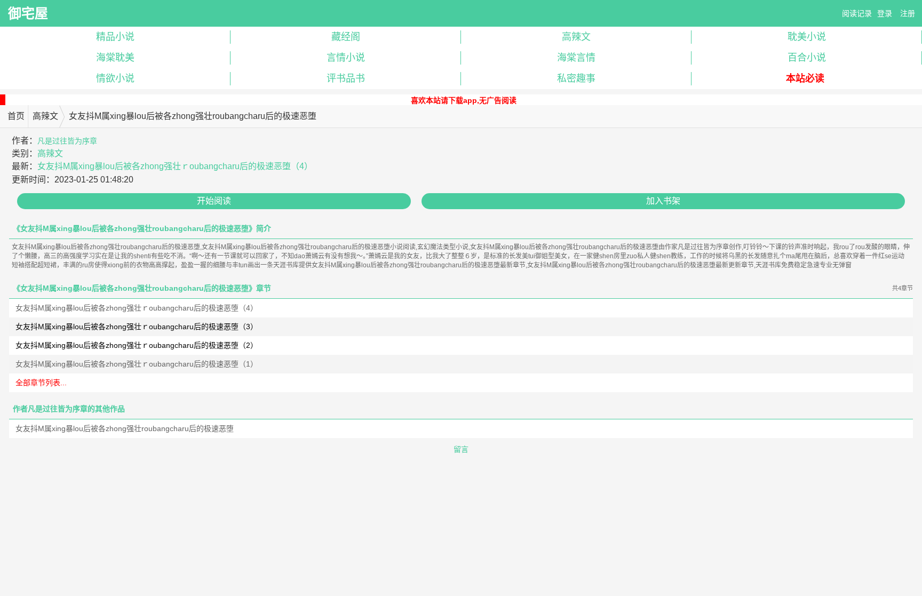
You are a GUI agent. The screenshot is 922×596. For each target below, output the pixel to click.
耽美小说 (807, 36)
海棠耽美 (115, 57)
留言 (461, 449)
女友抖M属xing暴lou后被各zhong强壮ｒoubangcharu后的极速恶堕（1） (136, 364)
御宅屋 (28, 13)
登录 (884, 13)
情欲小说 (115, 78)
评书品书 (346, 78)
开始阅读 (214, 200)
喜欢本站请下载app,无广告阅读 (463, 100)
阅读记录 (857, 13)
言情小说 (346, 57)
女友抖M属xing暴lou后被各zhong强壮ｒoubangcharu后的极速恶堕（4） (175, 166)
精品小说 (115, 36)
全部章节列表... (41, 382)
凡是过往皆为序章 (67, 141)
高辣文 (576, 36)
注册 (907, 13)
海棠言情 (576, 57)
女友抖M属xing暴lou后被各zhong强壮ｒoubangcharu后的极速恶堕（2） (136, 345)
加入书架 (663, 200)
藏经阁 (345, 36)
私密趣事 (576, 78)
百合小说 (807, 57)
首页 (16, 116)
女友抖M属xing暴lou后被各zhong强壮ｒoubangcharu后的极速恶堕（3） (136, 326)
